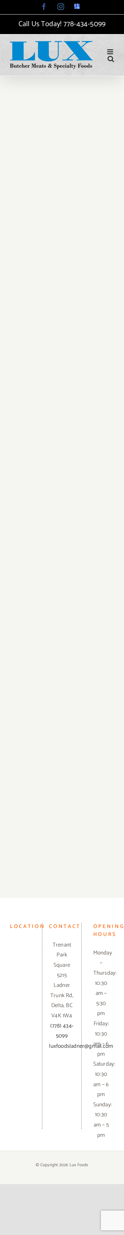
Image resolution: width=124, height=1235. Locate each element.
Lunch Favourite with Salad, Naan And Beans (62, 123)
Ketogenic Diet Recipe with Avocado (62, 383)
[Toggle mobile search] (110, 58)
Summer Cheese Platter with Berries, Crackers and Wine (62, 507)
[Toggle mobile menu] (110, 51)
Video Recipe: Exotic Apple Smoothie (62, 767)
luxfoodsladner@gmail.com (81, 1046)
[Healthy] (62, 133)
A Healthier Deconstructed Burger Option (62, 639)
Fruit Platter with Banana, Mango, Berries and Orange (62, 251)
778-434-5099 (84, 24)
